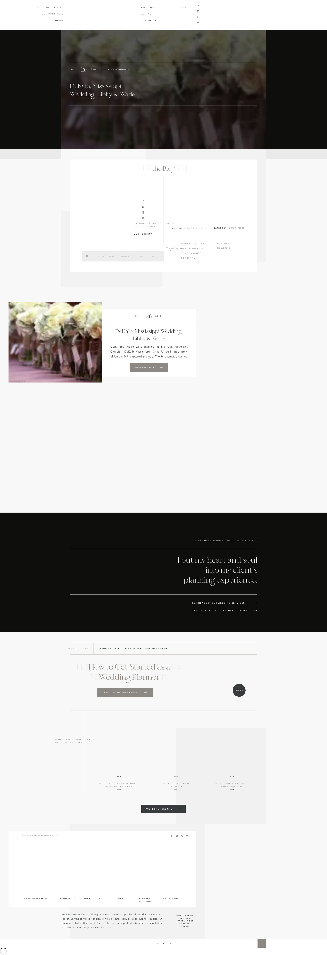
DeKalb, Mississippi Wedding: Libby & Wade (102, 90)
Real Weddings (119, 70)
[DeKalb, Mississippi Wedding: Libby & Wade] (163, 89)
